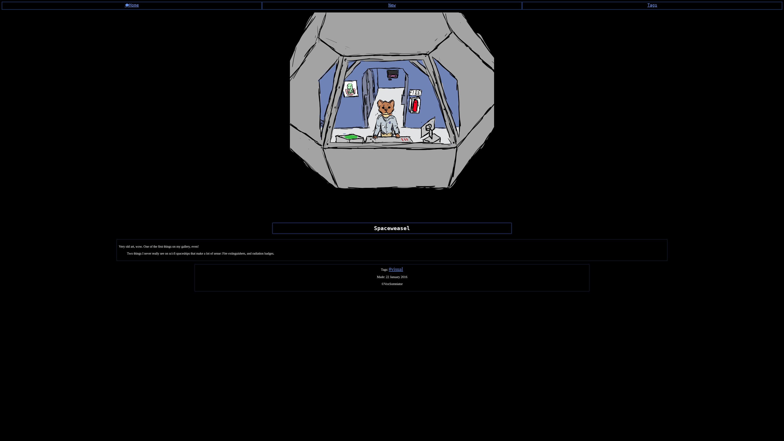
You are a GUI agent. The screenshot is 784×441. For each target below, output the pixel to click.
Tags (652, 5)
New (392, 5)
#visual (396, 269)
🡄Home (132, 5)
